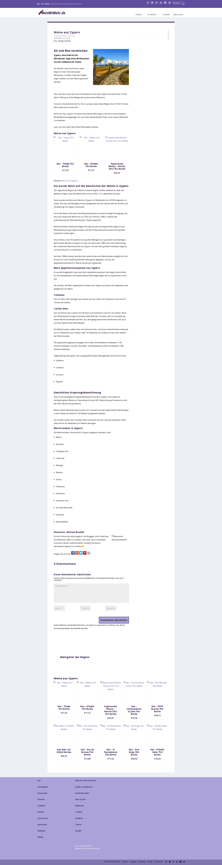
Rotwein (41, 812)
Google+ (78, 831)
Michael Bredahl (61, 36)
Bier (39, 780)
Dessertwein (42, 793)
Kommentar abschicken (113, 620)
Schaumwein (43, 818)
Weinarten (79, 806)
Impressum (178, 14)
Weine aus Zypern (69, 180)
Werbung (141, 861)
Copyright (133, 861)
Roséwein (41, 806)
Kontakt (150, 861)
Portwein (41, 799)
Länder (139, 14)
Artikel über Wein (82, 793)
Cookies (125, 861)
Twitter (78, 824)
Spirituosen (42, 824)
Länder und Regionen (83, 787)
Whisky (40, 837)
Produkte (152, 14)
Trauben (166, 14)
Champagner (43, 787)
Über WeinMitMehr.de (112, 861)
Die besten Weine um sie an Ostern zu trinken (68, 4)
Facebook (79, 818)
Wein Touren (80, 799)
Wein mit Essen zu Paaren (85, 780)
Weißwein (41, 831)
